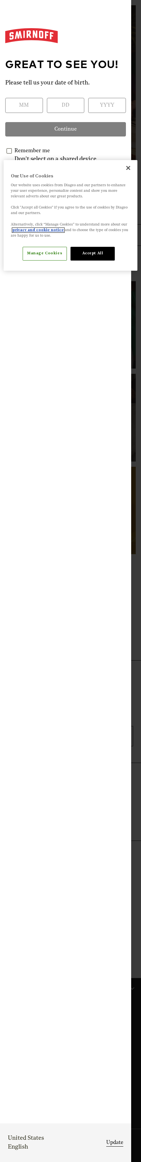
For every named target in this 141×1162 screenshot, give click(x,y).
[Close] (128, 168)
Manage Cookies (44, 253)
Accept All (92, 253)
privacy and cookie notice (38, 230)
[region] (71, 215)
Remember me (32, 151)
